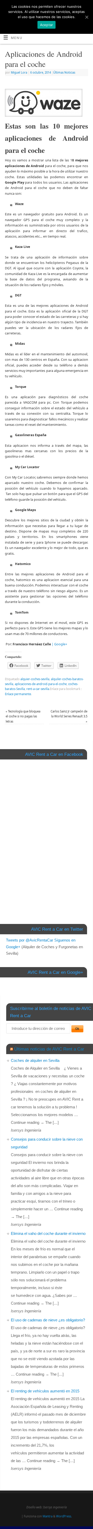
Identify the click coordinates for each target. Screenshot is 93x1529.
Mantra (47, 1516)
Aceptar (46, 25)
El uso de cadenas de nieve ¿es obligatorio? (48, 1320)
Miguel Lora (19, 72)
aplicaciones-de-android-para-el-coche (41, 684)
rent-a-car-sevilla (37, 689)
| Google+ (59, 644)
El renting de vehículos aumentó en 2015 (45, 1391)
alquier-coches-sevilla (34, 679)
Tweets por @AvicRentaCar (29, 940)
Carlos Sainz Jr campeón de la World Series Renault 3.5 (69, 716)
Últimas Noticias (64, 72)
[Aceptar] (86, 17)
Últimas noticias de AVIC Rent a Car (49, 1049)
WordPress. (64, 1516)
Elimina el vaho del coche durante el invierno (48, 1233)
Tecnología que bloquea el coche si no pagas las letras (23, 716)
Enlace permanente (18, 694)
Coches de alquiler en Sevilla (35, 1060)
